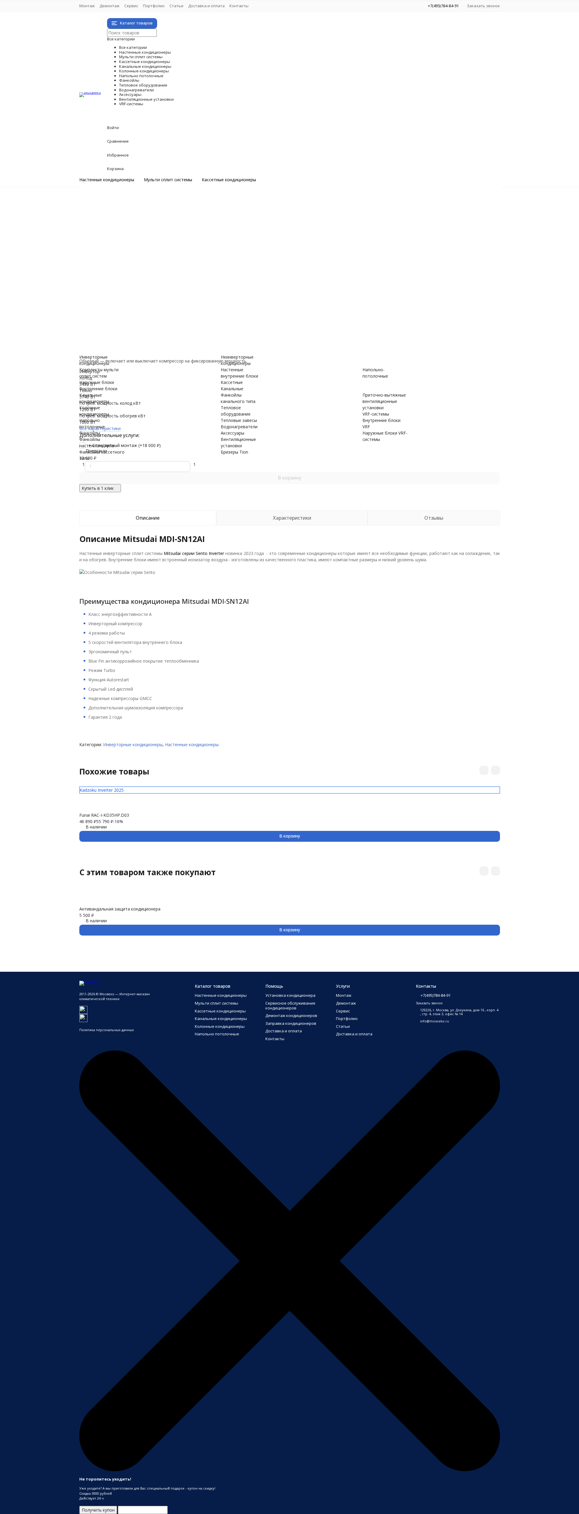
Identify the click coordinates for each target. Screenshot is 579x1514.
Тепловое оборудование (173, 289)
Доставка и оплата (206, 5)
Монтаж (87, 5)
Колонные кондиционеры (174, 251)
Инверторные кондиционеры (133, 201)
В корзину (289, 477)
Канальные (232, 388)
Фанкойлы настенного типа (131, 270)
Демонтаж (109, 5)
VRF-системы (136, 334)
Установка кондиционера (290, 995)
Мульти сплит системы (168, 179)
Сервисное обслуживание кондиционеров (290, 1005)
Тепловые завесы (121, 296)
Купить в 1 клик (98, 488)
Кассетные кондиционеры (229, 179)
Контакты (238, 5)
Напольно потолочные (167, 258)
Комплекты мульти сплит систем (137, 220)
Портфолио (154, 5)
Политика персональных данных (106, 1030)
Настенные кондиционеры (106, 179)
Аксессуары (131, 308)
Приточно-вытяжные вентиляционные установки (154, 327)
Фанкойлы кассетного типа (131, 277)
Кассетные (232, 382)
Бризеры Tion (117, 321)
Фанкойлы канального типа (131, 283)
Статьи (176, 5)
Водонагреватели (151, 302)
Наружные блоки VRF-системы (134, 346)
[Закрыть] (289, 1470)
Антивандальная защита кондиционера (119, 909)
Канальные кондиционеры (177, 245)
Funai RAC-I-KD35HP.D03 (104, 815)
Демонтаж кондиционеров (291, 1015)
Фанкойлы (127, 264)
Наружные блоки (120, 226)
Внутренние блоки (122, 232)
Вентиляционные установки (182, 315)
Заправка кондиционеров (290, 1023)
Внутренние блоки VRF (126, 340)
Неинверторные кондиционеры (135, 207)
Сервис (131, 5)
